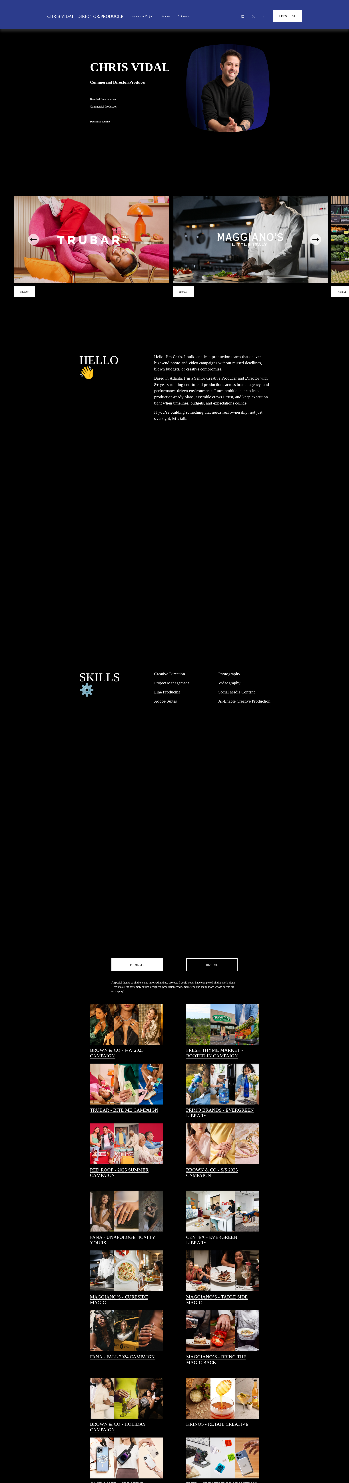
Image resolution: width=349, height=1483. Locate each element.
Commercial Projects (142, 16)
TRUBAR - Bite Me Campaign (124, 1110)
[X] (253, 16)
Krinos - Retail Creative (217, 1424)
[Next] (315, 239)
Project (24, 292)
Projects (137, 964)
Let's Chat (287, 16)
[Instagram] (242, 16)
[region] (174, 246)
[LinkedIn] (264, 16)
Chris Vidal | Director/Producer (85, 16)
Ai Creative (184, 16)
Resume (166, 16)
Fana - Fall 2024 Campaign (122, 1356)
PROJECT (183, 292)
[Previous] (33, 239)
